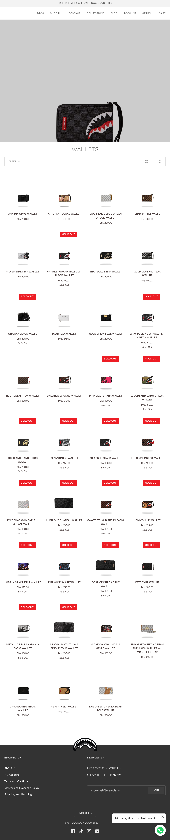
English (84, 813)
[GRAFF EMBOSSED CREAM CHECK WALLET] (105, 190)
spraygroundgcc (79, 823)
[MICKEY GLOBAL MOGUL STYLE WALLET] (105, 621)
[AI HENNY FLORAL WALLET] (64, 190)
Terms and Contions (16, 781)
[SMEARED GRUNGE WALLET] (64, 372)
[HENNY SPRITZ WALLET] (147, 190)
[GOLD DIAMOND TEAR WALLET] (147, 248)
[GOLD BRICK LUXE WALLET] (105, 310)
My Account (11, 774)
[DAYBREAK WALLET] (64, 310)
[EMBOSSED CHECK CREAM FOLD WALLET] (105, 683)
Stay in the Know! (105, 775)
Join (156, 790)
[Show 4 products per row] (161, 161)
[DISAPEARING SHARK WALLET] (23, 683)
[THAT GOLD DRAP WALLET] (105, 248)
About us (9, 768)
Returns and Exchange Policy (21, 787)
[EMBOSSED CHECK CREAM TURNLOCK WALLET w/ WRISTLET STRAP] (147, 621)
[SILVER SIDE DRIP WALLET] (23, 248)
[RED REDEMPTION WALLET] (23, 372)
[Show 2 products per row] (146, 161)
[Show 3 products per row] (153, 161)
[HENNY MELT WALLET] (64, 683)
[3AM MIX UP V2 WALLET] (23, 190)
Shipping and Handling (18, 794)
